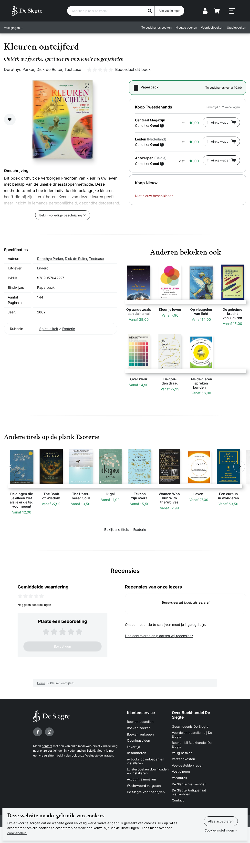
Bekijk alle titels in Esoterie (125, 529)
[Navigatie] (232, 11)
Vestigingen (181, 771)
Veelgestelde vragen (99, 755)
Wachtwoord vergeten (144, 786)
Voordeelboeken (212, 27)
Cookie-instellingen (219, 830)
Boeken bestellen (140, 722)
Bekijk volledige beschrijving (60, 215)
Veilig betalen (182, 753)
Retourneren (136, 753)
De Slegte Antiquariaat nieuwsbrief (189, 792)
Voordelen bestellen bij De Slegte (192, 734)
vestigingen (55, 750)
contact (47, 746)
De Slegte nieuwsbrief (189, 784)
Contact (178, 800)
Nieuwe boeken (186, 27)
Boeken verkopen (140, 734)
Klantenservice (141, 712)
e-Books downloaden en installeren (145, 761)
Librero (42, 268)
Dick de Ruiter (49, 69)
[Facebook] (37, 732)
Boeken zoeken (139, 728)
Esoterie (68, 329)
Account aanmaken (141, 779)
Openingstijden (138, 740)
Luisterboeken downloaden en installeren (148, 771)
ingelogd (192, 624)
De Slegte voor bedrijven (146, 792)
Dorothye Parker (19, 69)
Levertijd (133, 747)
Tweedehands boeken (156, 27)
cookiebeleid (17, 833)
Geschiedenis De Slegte (190, 726)
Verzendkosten (183, 759)
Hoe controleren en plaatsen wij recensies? (159, 636)
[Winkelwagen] (217, 11)
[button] (11, 466)
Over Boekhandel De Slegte (191, 715)
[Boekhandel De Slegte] (27, 11)
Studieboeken (236, 27)
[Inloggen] (205, 11)
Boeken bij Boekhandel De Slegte (192, 744)
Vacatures (179, 778)
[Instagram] (49, 732)
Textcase (72, 69)
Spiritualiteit (48, 329)
